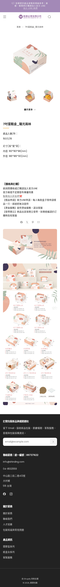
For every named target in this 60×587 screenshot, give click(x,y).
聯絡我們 (7, 519)
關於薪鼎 (7, 513)
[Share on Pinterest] (32, 222)
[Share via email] (38, 222)
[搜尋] (49, 16)
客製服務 (7, 557)
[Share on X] (27, 222)
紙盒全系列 (9, 552)
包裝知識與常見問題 (13, 530)
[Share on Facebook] (21, 222)
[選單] (4, 16)
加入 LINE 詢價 (30, 8)
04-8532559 (10, 468)
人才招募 (7, 524)
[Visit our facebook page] (4, 494)
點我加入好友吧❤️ (12, 196)
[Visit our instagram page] (11, 494)
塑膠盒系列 (9, 546)
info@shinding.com (13, 461)
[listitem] (30, 6)
